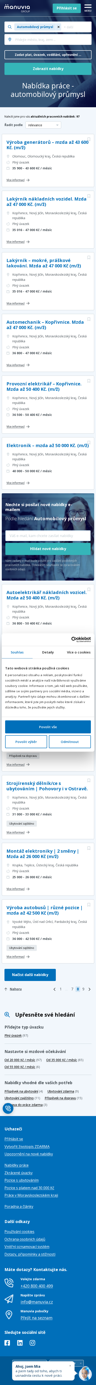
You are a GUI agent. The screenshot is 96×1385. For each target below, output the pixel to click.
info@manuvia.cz (37, 1301)
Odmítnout (70, 741)
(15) (63, 1098)
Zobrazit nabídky (48, 68)
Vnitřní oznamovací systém (26, 1246)
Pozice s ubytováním (21, 1180)
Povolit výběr (26, 741)
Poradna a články (18, 1206)
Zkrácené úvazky (18, 1172)
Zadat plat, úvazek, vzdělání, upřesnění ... (48, 54)
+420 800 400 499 (37, 1286)
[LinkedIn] (20, 1344)
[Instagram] (32, 1344)
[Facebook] (7, 1344)
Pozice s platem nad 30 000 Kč (29, 1187)
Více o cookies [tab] (79, 652)
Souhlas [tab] (17, 652)
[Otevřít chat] (85, 1374)
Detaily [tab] (48, 652)
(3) (25, 1105)
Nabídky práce (16, 1165)
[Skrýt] (70, 1365)
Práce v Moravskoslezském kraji (31, 1195)
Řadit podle (13, 125)
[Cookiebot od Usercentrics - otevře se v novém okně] (71, 639)
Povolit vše (48, 727)
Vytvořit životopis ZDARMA (27, 1146)
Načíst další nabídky (30, 974)
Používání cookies (19, 1231)
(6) (22, 1067)
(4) (23, 1091)
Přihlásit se (67, 8)
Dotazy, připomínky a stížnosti (29, 1254)
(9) (63, 1091)
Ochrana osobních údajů (24, 1239)
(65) (64, 1060)
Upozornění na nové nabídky (28, 1153)
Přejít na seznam (36, 1317)
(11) (22, 1098)
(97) (16, 1035)
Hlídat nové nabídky (48, 548)
